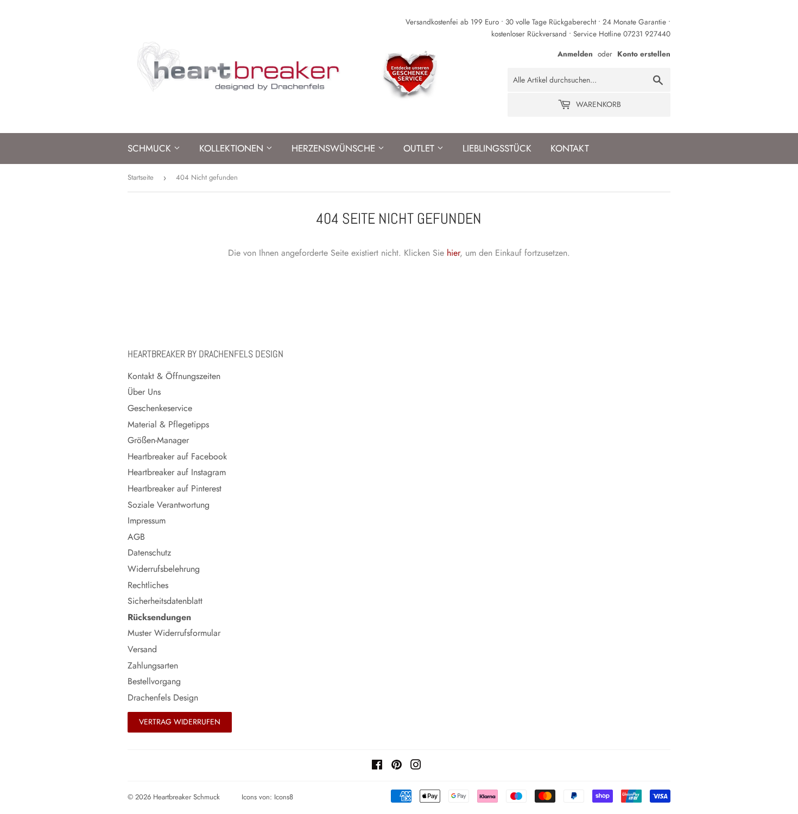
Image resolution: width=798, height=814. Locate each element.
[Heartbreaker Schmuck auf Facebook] (377, 766)
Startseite (141, 177)
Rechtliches (148, 585)
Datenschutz (149, 552)
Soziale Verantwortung (169, 505)
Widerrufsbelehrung (164, 569)
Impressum (147, 520)
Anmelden (575, 53)
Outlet (420, 148)
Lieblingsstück (497, 148)
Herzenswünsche (335, 148)
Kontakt (569, 148)
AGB (136, 537)
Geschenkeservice (160, 408)
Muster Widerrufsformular (174, 633)
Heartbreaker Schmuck (186, 797)
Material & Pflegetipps (168, 424)
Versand (142, 649)
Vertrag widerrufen (179, 721)
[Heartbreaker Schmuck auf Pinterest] (396, 766)
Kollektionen (232, 148)
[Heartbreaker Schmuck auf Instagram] (415, 766)
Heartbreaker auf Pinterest (174, 488)
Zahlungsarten (153, 665)
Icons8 (283, 797)
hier (453, 253)
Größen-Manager (158, 440)
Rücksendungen (159, 617)
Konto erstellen (643, 53)
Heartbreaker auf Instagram (177, 472)
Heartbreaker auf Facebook (177, 456)
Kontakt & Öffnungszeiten (174, 376)
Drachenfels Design (163, 697)
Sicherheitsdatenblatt (165, 601)
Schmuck (151, 148)
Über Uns (144, 392)
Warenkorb (597, 104)
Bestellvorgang (154, 681)
